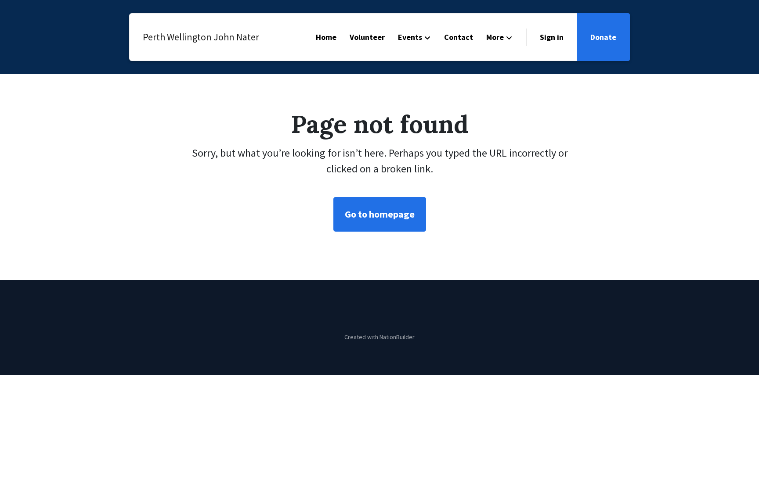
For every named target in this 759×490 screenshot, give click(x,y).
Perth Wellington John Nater (193, 37)
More (495, 37)
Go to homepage (380, 214)
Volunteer (367, 37)
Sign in (552, 37)
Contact (458, 37)
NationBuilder (397, 337)
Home (326, 37)
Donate (603, 37)
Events (410, 37)
